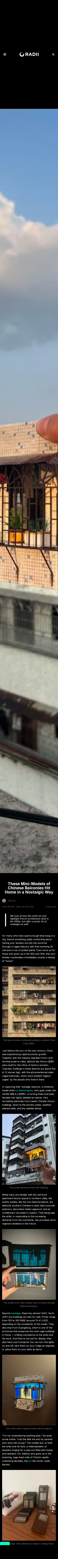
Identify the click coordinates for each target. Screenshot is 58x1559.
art (30, 1461)
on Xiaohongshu (24, 1090)
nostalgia (15, 1313)
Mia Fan (11, 900)
